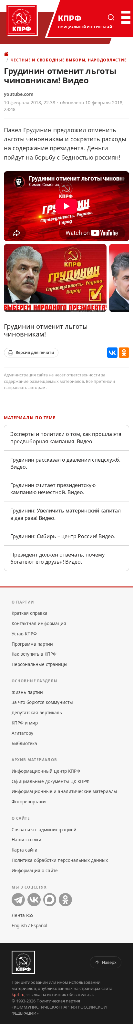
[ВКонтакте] (112, 352)
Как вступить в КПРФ (34, 654)
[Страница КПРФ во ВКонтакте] (34, 899)
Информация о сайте (35, 870)
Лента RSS (22, 915)
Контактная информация (39, 623)
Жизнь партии (27, 692)
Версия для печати (34, 352)
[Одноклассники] (124, 352)
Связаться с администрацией (44, 829)
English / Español (29, 925)
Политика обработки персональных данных (60, 860)
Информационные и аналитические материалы (64, 791)
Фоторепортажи (29, 801)
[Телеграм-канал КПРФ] (18, 899)
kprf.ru (18, 994)
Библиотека (24, 743)
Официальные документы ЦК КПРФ (50, 781)
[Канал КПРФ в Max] (49, 899)
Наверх (109, 962)
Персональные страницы (39, 664)
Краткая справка (29, 613)
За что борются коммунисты (42, 702)
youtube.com (19, 94)
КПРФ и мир (25, 723)
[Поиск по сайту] (111, 17)
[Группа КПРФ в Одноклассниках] (65, 899)
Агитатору (22, 733)
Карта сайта (24, 850)
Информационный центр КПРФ (46, 771)
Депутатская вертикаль (37, 712)
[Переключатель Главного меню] (125, 17)
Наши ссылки (26, 839)
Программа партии (32, 644)
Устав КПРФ (24, 634)
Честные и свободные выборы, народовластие (69, 60)
